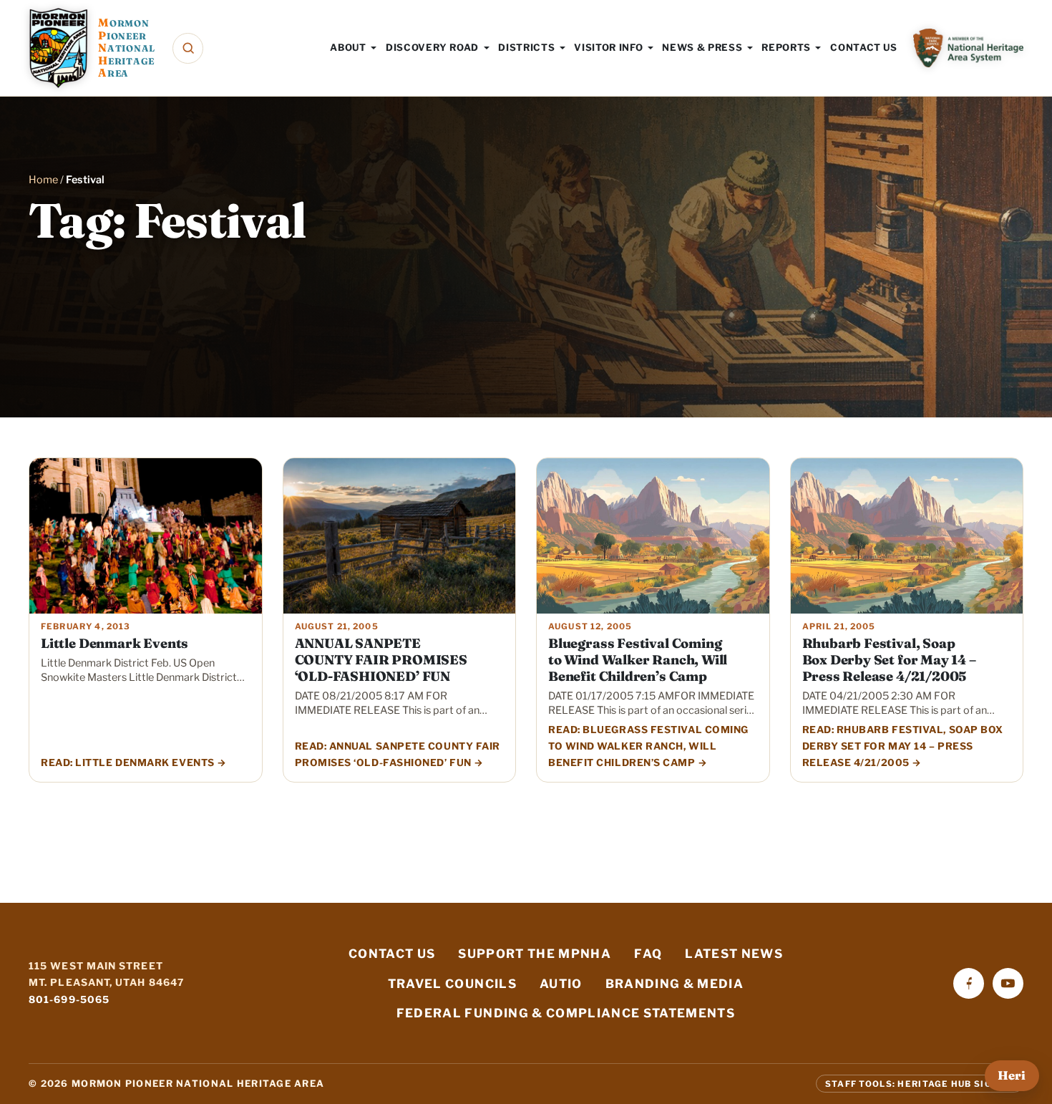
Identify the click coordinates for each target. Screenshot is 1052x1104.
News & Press (702, 47)
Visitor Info (608, 47)
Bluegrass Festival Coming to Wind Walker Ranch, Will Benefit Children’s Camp (637, 659)
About (348, 47)
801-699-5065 (69, 999)
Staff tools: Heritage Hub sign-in (919, 1083)
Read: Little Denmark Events (128, 762)
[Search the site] (187, 48)
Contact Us (863, 47)
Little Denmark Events (114, 643)
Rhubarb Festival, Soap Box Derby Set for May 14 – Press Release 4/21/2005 (889, 659)
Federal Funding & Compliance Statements (565, 1013)
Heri (1012, 1075)
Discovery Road (432, 47)
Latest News (734, 953)
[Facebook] (968, 983)
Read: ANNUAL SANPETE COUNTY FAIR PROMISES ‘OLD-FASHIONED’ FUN (397, 754)
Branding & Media (674, 984)
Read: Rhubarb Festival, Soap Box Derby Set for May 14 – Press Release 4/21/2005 (902, 746)
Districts (526, 47)
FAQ (648, 953)
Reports (786, 47)
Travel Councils (452, 984)
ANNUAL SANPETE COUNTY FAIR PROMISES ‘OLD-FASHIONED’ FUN (381, 659)
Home (43, 179)
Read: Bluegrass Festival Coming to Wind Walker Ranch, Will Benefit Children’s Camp (648, 746)
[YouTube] (1008, 983)
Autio (561, 984)
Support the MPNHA (534, 953)
